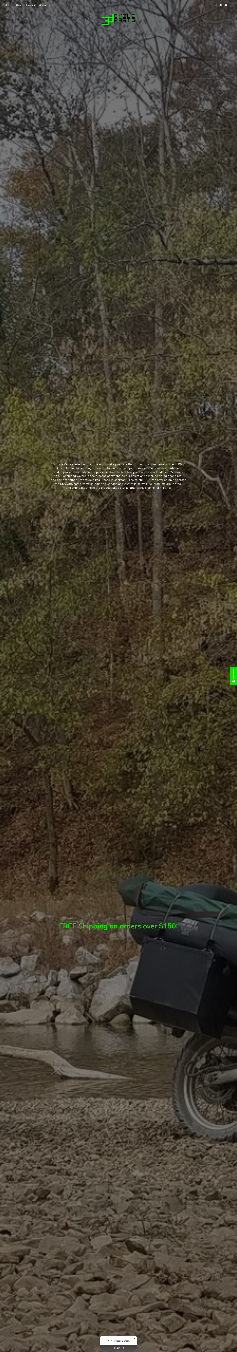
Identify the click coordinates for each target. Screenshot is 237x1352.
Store (8, 5)
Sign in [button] (117, 1348)
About (19, 5)
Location (30, 5)
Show (233, 676)
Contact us (44, 5)
